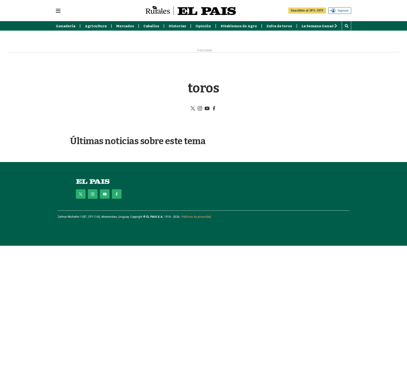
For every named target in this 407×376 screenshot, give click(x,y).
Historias (177, 26)
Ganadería (65, 26)
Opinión (203, 26)
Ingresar (343, 10)
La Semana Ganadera (320, 26)
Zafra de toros (279, 26)
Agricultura (96, 26)
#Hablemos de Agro (238, 26)
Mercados (125, 26)
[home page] (92, 181)
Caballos (151, 26)
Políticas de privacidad (196, 216)
